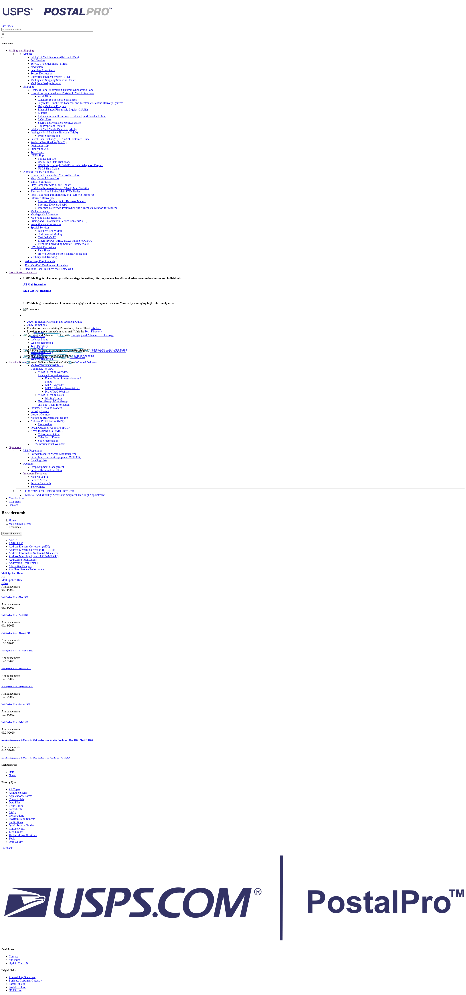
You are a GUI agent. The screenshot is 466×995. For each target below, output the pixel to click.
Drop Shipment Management (47, 466)
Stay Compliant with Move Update (51, 184)
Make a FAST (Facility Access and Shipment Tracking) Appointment (64, 494)
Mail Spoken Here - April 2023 (14, 615)
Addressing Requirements (40, 261)
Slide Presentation (48, 440)
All (3, 576)
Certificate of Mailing (50, 234)
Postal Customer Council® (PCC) (50, 427)
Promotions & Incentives (23, 272)
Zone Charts (38, 486)
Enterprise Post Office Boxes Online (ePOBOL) (65, 240)
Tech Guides (16, 832)
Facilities (28, 463)
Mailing (27, 53)
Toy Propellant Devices (51, 125)
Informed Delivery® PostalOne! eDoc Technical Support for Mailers (77, 207)
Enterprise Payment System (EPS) (50, 76)
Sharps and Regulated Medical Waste (59, 122)
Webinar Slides (39, 339)
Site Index (7, 25)
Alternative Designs (20, 566)
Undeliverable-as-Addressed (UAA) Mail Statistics (60, 188)
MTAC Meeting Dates (51, 394)
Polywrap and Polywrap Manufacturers (53, 453)
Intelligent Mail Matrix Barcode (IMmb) (53, 129)
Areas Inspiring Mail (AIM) (46, 430)
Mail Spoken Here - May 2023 (14, 597)
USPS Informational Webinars (48, 444)
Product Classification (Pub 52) (48, 142)
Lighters (42, 112)
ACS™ (13, 539)
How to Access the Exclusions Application (62, 253)
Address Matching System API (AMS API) (33, 556)
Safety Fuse (44, 119)
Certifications (16, 498)
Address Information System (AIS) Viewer (33, 553)
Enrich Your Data (41, 181)
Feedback (7, 848)
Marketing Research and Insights (49, 417)
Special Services (40, 227)
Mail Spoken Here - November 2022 (17, 651)
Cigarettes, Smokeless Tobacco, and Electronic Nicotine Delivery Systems (80, 103)
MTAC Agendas (54, 385)
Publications (16, 822)
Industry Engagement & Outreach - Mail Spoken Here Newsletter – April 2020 (35, 758)
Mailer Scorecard (40, 211)
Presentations (16, 815)
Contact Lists (16, 799)
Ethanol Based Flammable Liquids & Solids (63, 109)
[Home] (57, 17)
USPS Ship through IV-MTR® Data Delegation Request (70, 165)
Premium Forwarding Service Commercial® (63, 243)
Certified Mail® (47, 237)
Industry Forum (18, 362)
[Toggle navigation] (2, 37)
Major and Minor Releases (46, 217)
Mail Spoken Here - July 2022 (14, 722)
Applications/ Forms (20, 795)
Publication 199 (40, 145)
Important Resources (35, 473)
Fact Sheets (15, 809)
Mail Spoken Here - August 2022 (15, 704)
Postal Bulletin (17, 983)
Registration (45, 424)
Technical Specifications (23, 835)
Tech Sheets (37, 152)
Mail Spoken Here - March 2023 (15, 633)
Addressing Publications (23, 559)
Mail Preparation (32, 450)
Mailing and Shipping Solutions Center (53, 80)
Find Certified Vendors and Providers (46, 265)
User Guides (16, 841)
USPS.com (15, 990)
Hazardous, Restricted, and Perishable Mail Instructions (62, 93)
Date (11, 771)
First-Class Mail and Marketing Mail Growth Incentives (62, 194)
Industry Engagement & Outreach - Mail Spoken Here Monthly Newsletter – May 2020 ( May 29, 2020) (47, 740)
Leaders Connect (40, 414)
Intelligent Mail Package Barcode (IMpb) (54, 132)
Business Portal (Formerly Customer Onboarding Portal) (63, 89)
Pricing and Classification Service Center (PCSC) (59, 220)
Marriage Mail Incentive (44, 214)
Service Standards (41, 483)
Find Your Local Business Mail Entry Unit (48, 268)
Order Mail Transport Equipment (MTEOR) (56, 457)
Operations (15, 447)
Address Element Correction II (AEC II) (32, 549)
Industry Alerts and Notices (46, 407)
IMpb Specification (49, 135)
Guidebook (37, 332)
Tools (12, 838)
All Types (14, 789)
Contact (13, 505)
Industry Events (40, 411)
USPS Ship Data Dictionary (54, 161)
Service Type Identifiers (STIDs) (49, 63)
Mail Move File (39, 476)
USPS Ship (37, 155)
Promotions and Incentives (46, 224)
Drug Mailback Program (52, 106)
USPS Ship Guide (48, 168)
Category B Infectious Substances (57, 99)
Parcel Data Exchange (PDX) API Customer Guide (60, 139)
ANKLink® (16, 543)
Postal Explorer (17, 987)
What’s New (38, 336)
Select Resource (11, 533)
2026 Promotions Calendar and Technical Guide (54, 321)
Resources (15, 501)
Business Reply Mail (50, 230)
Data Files (14, 802)
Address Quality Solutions (38, 171)
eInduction (37, 66)
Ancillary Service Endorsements (27, 569)
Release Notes (17, 828)
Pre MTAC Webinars (57, 391)
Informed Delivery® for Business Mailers (62, 201)
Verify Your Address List (45, 178)
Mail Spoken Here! (20, 523)
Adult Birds (44, 96)
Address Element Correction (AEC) (29, 546)
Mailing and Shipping (21, 50)
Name (12, 775)
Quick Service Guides (21, 825)
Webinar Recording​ (42, 342)
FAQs (12, 812)
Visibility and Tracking (44, 257)
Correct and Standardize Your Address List (55, 175)
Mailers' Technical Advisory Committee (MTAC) (47, 367)
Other (4, 583)
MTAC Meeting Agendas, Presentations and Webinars (53, 373)
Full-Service (38, 60)
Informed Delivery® (42, 198)
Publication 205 (40, 148)
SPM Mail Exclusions (43, 247)
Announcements (18, 792)
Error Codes (16, 805)
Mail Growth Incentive (37, 290)
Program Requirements (22, 818)
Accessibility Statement (22, 977)
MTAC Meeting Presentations (62, 388)
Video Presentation (49, 434)
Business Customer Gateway (25, 980)
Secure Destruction (41, 73)
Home (12, 520)
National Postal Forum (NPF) (47, 421)
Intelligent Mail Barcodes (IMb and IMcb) (55, 57)
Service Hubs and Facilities (46, 470)
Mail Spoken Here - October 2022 (16, 668)
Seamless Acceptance (43, 70)
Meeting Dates (53, 398)
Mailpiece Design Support (46, 83)
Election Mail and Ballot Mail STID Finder (55, 191)
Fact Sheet (44, 250)
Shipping (28, 86)
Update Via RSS (18, 963)
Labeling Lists (39, 460)
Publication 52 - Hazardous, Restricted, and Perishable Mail (72, 116)
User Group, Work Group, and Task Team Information (54, 403)
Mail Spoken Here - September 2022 (17, 686)
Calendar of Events (49, 437)
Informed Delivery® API (52, 204)
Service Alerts (39, 480)
